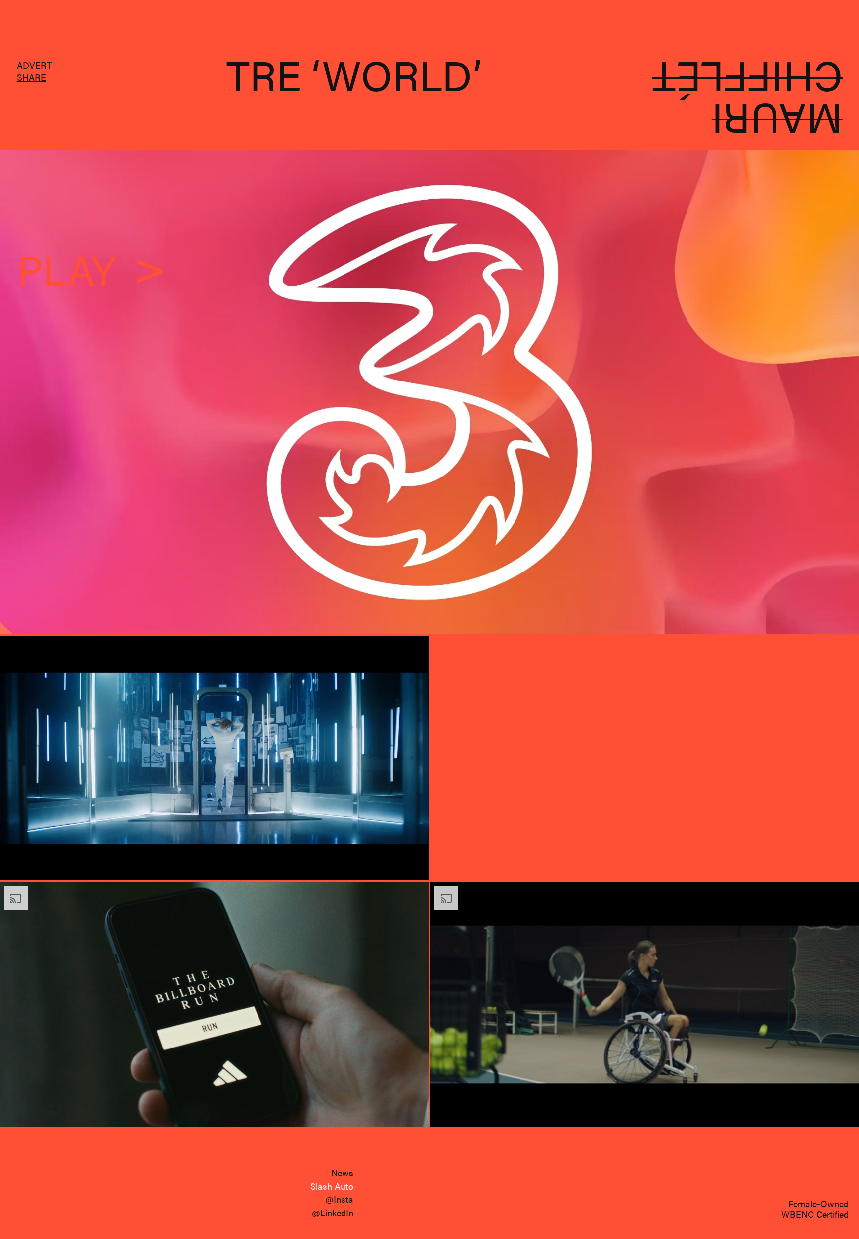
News (342, 1172)
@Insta (339, 1199)
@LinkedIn (332, 1212)
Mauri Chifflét (747, 100)
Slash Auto (331, 1186)
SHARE (31, 76)
